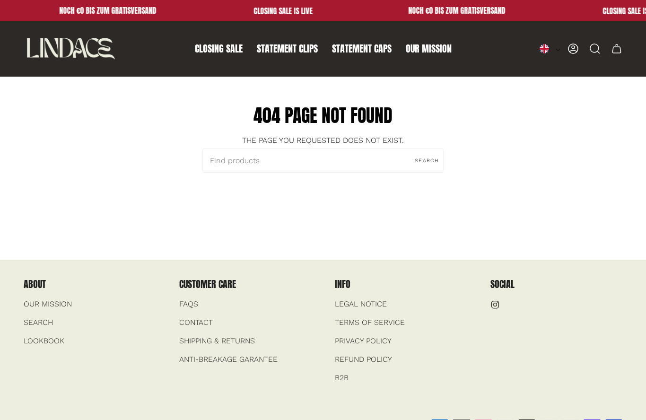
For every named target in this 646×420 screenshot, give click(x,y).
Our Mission (48, 303)
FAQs (188, 303)
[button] (219, 48)
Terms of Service (370, 322)
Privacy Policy (363, 340)
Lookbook (44, 340)
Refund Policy (363, 359)
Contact (196, 322)
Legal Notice (361, 303)
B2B (342, 377)
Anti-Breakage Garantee (228, 359)
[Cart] (617, 48)
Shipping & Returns (217, 340)
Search (427, 161)
